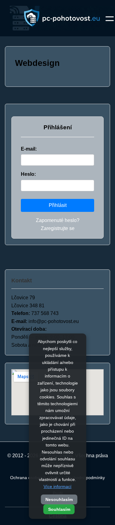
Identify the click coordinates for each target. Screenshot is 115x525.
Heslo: (28, 174)
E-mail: (29, 148)
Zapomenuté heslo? (57, 220)
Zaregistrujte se (58, 228)
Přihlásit (58, 205)
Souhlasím (59, 509)
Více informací (57, 486)
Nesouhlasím (59, 499)
